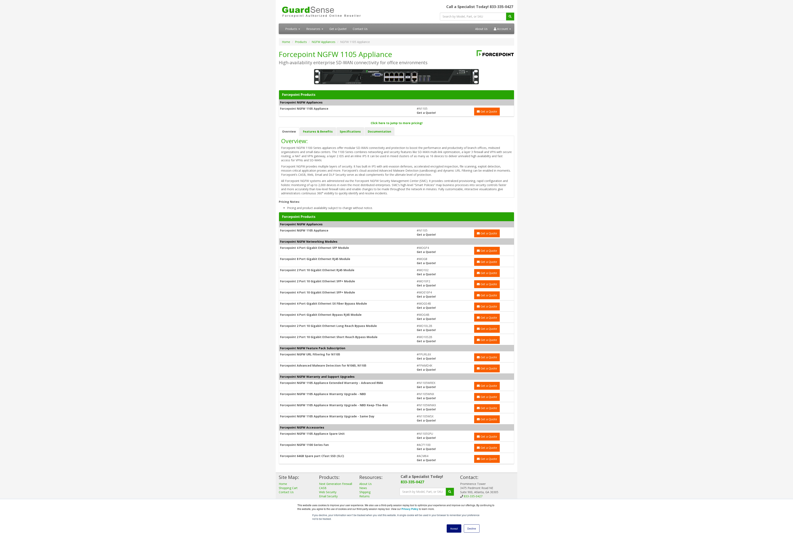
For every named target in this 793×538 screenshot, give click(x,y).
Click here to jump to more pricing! (397, 123)
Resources (313, 29)
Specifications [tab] (350, 131)
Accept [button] (454, 528)
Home (286, 42)
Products (291, 29)
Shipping (364, 492)
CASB (322, 488)
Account (502, 29)
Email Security (328, 496)
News (363, 488)
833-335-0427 (412, 481)
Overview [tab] (289, 131)
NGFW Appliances (323, 42)
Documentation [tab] (379, 131)
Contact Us (360, 29)
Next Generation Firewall (335, 484)
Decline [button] (471, 528)
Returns (364, 496)
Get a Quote (488, 111)
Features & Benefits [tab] (318, 131)
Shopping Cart (288, 488)
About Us (481, 29)
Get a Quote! (338, 29)
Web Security (327, 492)
